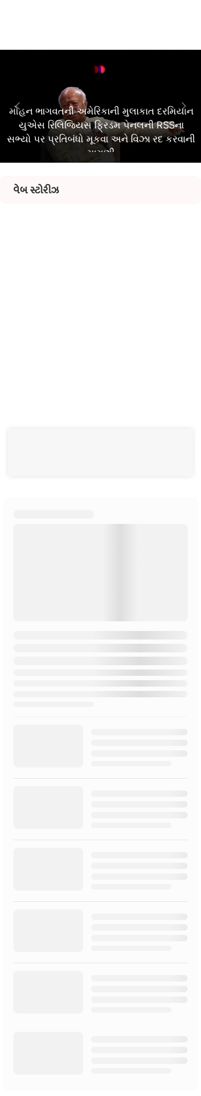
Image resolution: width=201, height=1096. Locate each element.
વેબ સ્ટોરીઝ (36, 190)
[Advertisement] (100, 304)
